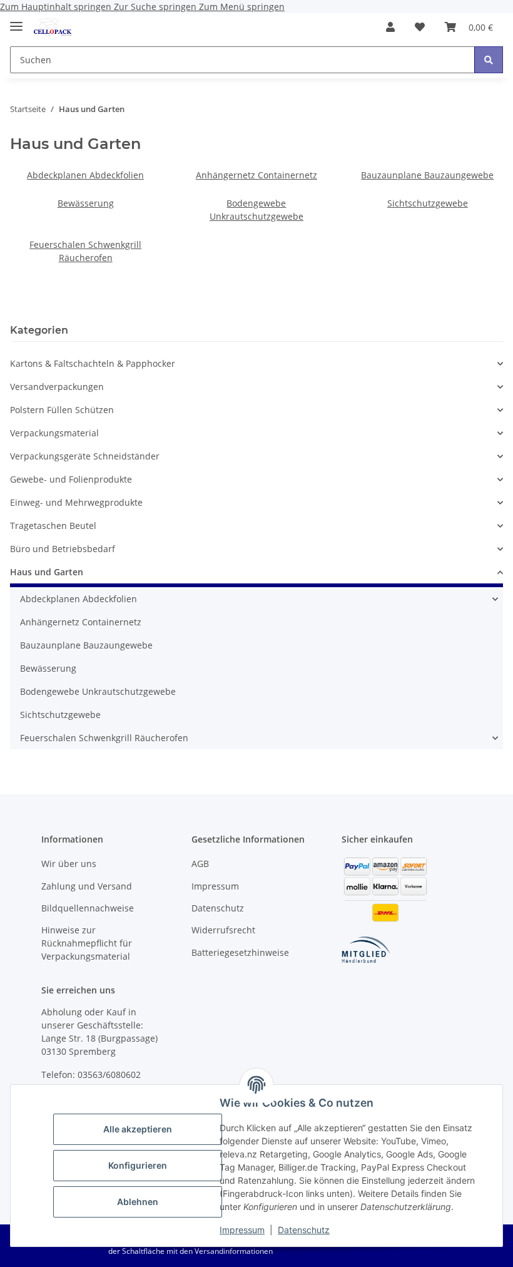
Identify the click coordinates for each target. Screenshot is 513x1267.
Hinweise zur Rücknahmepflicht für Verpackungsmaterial (86, 943)
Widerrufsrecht (223, 930)
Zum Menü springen (242, 7)
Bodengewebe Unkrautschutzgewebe (98, 691)
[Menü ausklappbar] (16, 21)
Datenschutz (304, 1229)
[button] (390, 26)
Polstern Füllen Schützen (62, 410)
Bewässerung (86, 203)
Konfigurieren (137, 1165)
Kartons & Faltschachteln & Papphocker (92, 363)
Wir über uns (68, 863)
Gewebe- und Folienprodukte (71, 479)
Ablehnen (137, 1201)
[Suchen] (488, 59)
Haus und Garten (46, 572)
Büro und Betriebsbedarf (62, 549)
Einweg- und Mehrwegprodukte (76, 502)
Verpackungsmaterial (54, 433)
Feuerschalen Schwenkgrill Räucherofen (104, 738)
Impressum (242, 1229)
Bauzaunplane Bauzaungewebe (427, 175)
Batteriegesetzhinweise (240, 952)
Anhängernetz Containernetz (256, 175)
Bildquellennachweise (87, 908)
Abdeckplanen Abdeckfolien (85, 175)
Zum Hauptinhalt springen (57, 7)
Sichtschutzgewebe (427, 203)
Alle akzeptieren (137, 1129)
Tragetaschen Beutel (53, 525)
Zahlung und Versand (86, 886)
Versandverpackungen (57, 386)
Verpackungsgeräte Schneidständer (85, 456)
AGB (200, 863)
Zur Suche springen (156, 7)
